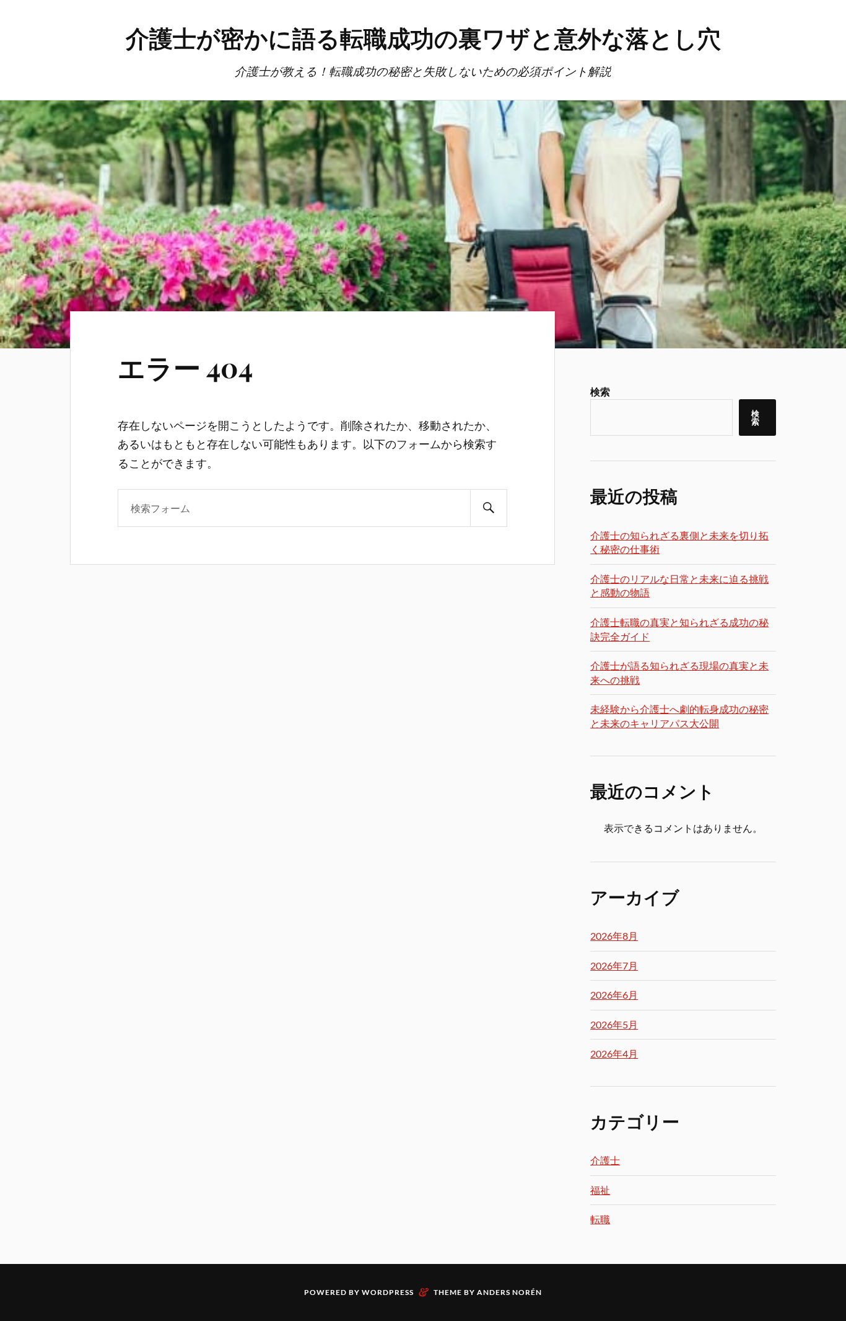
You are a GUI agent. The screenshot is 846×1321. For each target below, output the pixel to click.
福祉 (600, 1190)
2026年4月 (614, 1053)
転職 (600, 1219)
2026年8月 (614, 936)
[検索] (488, 508)
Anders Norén (509, 1292)
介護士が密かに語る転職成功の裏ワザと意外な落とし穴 (423, 37)
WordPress (388, 1292)
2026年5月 (614, 1024)
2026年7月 (614, 965)
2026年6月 (614, 995)
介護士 (605, 1160)
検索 (600, 391)
